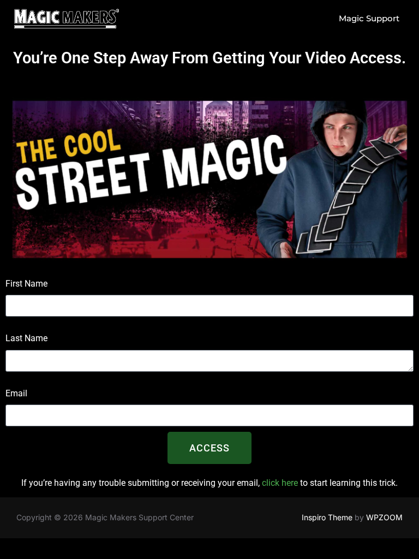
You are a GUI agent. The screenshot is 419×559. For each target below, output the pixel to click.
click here (280, 483)
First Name (26, 283)
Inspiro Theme (327, 517)
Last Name (26, 338)
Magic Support (369, 18)
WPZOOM (384, 517)
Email (16, 393)
